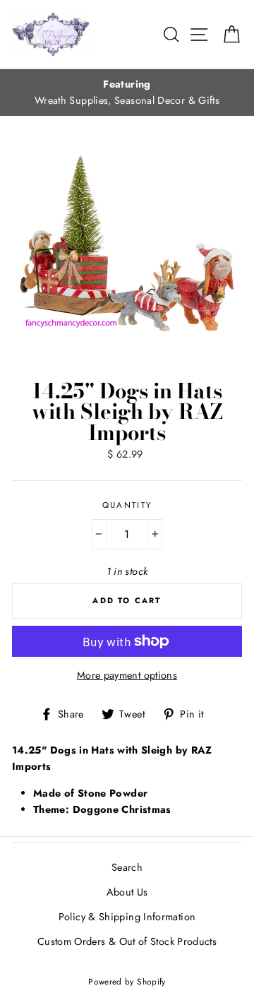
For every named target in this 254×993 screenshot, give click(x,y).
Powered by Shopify (127, 981)
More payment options (127, 675)
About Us (127, 892)
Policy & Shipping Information (127, 917)
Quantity (127, 505)
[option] (127, 92)
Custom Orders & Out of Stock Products (127, 941)
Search (127, 867)
